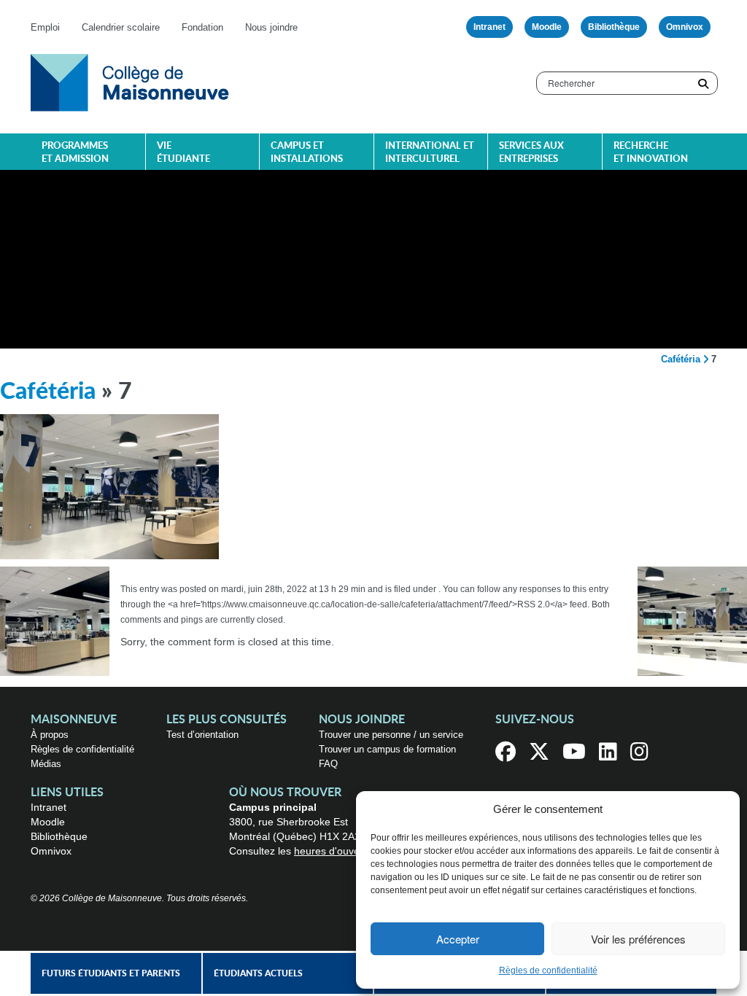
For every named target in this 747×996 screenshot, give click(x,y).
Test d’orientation (202, 734)
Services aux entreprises (531, 152)
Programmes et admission (75, 152)
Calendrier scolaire (121, 27)
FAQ (328, 763)
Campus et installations (307, 152)
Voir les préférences (638, 938)
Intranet (489, 27)
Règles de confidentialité (548, 970)
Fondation (202, 27)
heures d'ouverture (338, 851)
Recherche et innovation (651, 152)
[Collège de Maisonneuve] (130, 81)
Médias (46, 763)
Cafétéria (680, 359)
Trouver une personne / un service (391, 734)
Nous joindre (271, 27)
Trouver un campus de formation (387, 749)
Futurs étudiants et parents (111, 973)
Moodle (547, 27)
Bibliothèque (614, 27)
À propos (50, 734)
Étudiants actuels (258, 973)
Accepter (457, 938)
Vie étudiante (183, 152)
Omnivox (684, 27)
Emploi (45, 27)
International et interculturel (429, 152)
